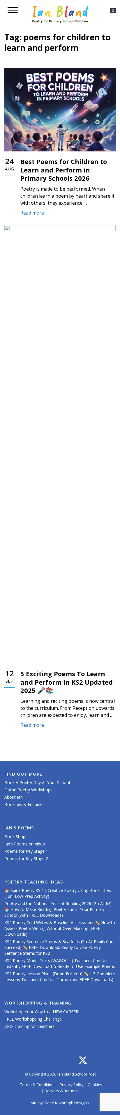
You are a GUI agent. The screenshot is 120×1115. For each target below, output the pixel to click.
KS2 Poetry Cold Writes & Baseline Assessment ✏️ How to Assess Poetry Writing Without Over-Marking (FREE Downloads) (59, 928)
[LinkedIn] (58, 1060)
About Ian (13, 797)
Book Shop (14, 836)
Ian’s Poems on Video (24, 844)
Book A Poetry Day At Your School (37, 782)
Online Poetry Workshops (28, 790)
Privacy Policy (72, 1084)
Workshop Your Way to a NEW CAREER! (41, 1011)
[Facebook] (33, 1060)
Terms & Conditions (38, 1084)
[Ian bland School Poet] (60, 14)
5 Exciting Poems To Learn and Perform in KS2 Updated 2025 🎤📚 (66, 682)
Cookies (95, 1084)
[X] (82, 1060)
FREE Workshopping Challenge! (33, 1019)
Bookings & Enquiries (24, 804)
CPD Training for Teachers (29, 1026)
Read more (32, 213)
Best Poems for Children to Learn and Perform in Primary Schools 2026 (63, 169)
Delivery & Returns (61, 1090)
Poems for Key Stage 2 (26, 858)
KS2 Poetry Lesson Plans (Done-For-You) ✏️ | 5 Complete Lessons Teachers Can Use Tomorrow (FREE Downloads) (59, 976)
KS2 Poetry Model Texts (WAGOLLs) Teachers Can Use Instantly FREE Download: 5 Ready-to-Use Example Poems (59, 963)
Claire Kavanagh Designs (66, 1102)
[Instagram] (45, 1060)
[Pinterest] (70, 1060)
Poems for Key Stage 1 (26, 851)
